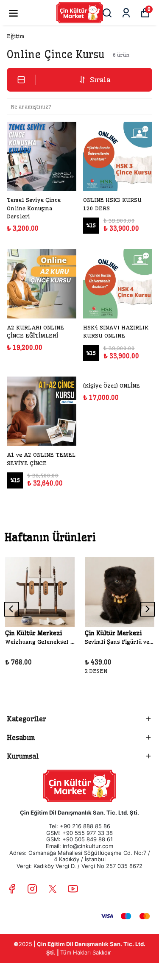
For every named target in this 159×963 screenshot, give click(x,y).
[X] (52, 889)
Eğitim (16, 36)
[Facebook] (12, 889)
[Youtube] (73, 889)
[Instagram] (32, 889)
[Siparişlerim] (126, 13)
